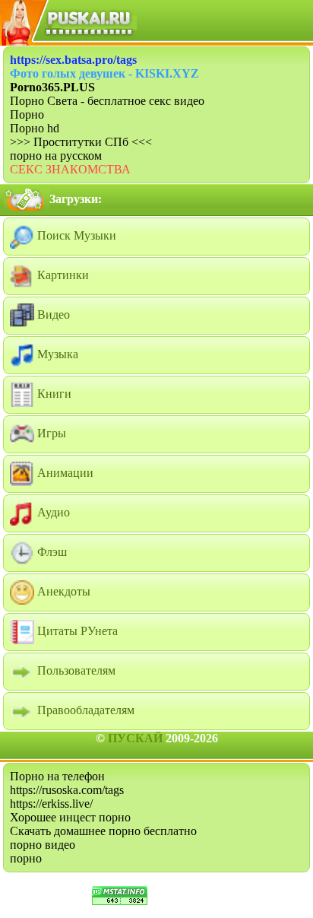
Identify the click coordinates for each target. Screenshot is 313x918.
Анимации (63, 472)
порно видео (42, 844)
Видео (52, 314)
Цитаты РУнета (76, 630)
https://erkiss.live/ (51, 803)
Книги (52, 393)
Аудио (52, 512)
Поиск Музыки (75, 235)
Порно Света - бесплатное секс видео (107, 100)
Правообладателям (84, 710)
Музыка (56, 354)
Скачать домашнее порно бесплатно (103, 830)
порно (26, 858)
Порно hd (34, 128)
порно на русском (56, 155)
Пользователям (74, 670)
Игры (50, 433)
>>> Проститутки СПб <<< (81, 141)
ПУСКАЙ (135, 738)
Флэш (50, 551)
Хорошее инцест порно (70, 817)
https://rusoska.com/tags (67, 789)
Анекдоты (62, 591)
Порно (27, 114)
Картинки (61, 274)
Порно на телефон (57, 776)
